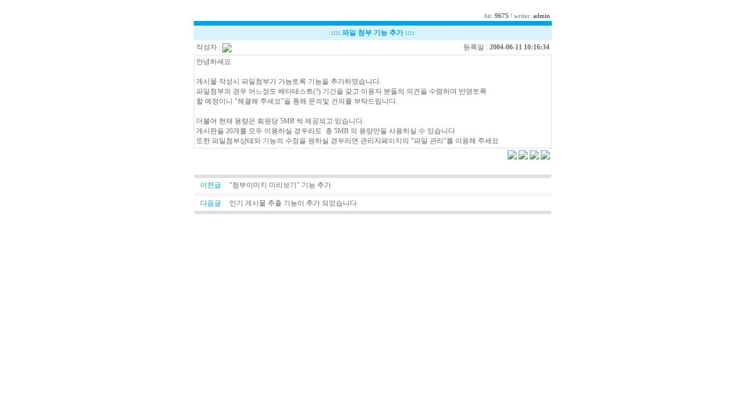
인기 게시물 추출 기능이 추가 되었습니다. (294, 203)
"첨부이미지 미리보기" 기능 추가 (280, 185)
